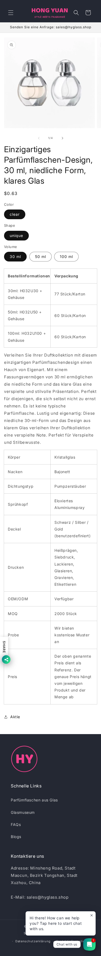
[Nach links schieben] (39, 138)
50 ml (40, 256)
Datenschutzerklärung (33, 941)
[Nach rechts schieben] (62, 138)
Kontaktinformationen (73, 941)
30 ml (15, 256)
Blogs (16, 836)
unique (16, 235)
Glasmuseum (23, 812)
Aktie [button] (15, 716)
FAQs (16, 824)
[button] (11, 13)
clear (15, 214)
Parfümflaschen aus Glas (34, 800)
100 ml (66, 256)
